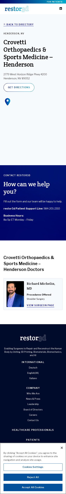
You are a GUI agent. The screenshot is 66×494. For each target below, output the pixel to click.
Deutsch (33, 367)
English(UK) (33, 373)
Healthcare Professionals (33, 429)
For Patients (54, 2)
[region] (33, 468)
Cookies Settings (33, 466)
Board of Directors (33, 409)
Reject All (33, 477)
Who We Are (33, 393)
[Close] (62, 448)
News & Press (33, 399)
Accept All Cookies (33, 487)
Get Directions (19, 87)
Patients (33, 439)
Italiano (33, 378)
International (33, 362)
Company (33, 388)
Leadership (33, 404)
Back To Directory (20, 24)
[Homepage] (17, 9)
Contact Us (33, 420)
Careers (33, 415)
